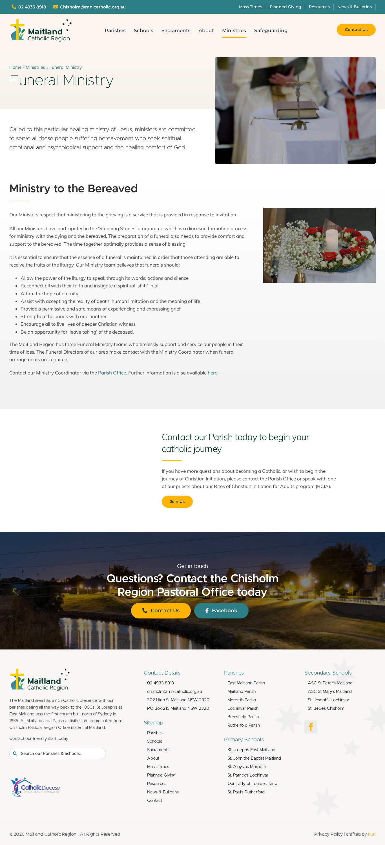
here (212, 373)
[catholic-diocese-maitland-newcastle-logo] (34, 780)
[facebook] (310, 726)
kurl (372, 834)
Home (15, 67)
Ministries (35, 67)
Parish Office (112, 373)
